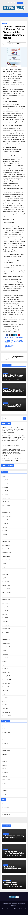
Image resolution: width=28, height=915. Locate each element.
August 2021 (5, 694)
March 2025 (5, 538)
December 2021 (6, 679)
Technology (5, 787)
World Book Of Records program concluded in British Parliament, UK (18, 340)
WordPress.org (6, 814)
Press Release (6, 779)
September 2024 (6, 559)
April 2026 (5, 490)
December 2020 (6, 715)
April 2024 (5, 578)
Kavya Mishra (12, 41)
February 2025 (6, 541)
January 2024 (6, 588)
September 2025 (6, 516)
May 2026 (5, 487)
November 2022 (6, 639)
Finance (4, 754)
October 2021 (6, 686)
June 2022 (5, 657)
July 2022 (5, 654)
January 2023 (6, 632)
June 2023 (5, 614)
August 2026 (5, 476)
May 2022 (5, 661)
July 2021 (5, 697)
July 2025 (5, 523)
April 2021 (5, 708)
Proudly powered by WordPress (9, 903)
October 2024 (6, 556)
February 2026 (6, 498)
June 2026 (5, 483)
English (4, 747)
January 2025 (6, 545)
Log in (4, 803)
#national (19, 43)
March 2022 (5, 668)
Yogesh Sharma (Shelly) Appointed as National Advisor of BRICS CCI (12, 406)
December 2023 (6, 592)
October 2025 (6, 512)
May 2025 (5, 530)
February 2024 (6, 585)
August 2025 (5, 520)
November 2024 (6, 552)
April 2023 (5, 621)
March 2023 (5, 625)
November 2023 (6, 596)
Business (4, 729)
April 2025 (5, 534)
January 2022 (6, 676)
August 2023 (5, 607)
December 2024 (6, 549)
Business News (6, 732)
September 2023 (6, 603)
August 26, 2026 (8, 839)
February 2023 (6, 628)
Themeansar (14, 905)
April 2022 (5, 665)
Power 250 (5, 776)
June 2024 (5, 570)
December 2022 (6, 636)
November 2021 (6, 683)
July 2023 (5, 610)
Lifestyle (4, 761)
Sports (4, 783)
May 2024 (5, 574)
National (5, 23)
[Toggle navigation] (15, 15)
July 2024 (5, 567)
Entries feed (5, 807)
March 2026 (5, 494)
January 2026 (6, 501)
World (4, 794)
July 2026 (5, 480)
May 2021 (5, 705)
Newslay (22, 903)
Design (4, 739)
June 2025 (5, 527)
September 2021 (6, 690)
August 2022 (5, 650)
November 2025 (6, 509)
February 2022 (6, 672)
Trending (4, 790)
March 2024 (5, 581)
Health (4, 758)
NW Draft (4, 769)
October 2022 (6, 643)
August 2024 (5, 563)
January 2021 (6, 712)
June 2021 (5, 701)
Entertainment (6, 750)
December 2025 (6, 505)
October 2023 (6, 599)
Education (5, 743)
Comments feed (6, 811)
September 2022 (6, 647)
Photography (5, 772)
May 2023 (5, 617)
